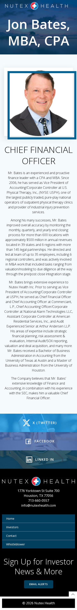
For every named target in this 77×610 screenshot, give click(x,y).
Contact (11, 536)
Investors (12, 527)
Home (10, 518)
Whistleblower (15, 544)
